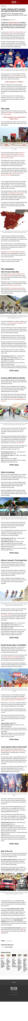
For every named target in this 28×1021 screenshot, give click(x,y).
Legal (10, 992)
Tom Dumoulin (20, 442)
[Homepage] (14, 988)
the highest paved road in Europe (16, 192)
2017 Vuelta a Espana (6, 114)
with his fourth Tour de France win (13, 285)
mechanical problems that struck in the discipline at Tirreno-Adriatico (12, 154)
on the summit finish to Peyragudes (15, 323)
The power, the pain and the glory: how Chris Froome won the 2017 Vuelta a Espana (8, 963)
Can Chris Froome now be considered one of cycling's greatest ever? (3, 961)
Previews (3, 6)
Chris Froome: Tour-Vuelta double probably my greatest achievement (14, 961)
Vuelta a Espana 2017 (14, 22)
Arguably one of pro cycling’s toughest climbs (12, 251)
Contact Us (14, 982)
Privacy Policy (15, 992)
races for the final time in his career (17, 75)
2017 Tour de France (6, 615)
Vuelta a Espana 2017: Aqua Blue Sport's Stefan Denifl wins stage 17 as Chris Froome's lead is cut (25, 963)
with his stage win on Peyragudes (11, 656)
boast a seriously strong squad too (16, 288)
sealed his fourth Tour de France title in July (15, 32)
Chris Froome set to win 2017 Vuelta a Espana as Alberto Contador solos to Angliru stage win (19, 963)
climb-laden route (10, 112)
